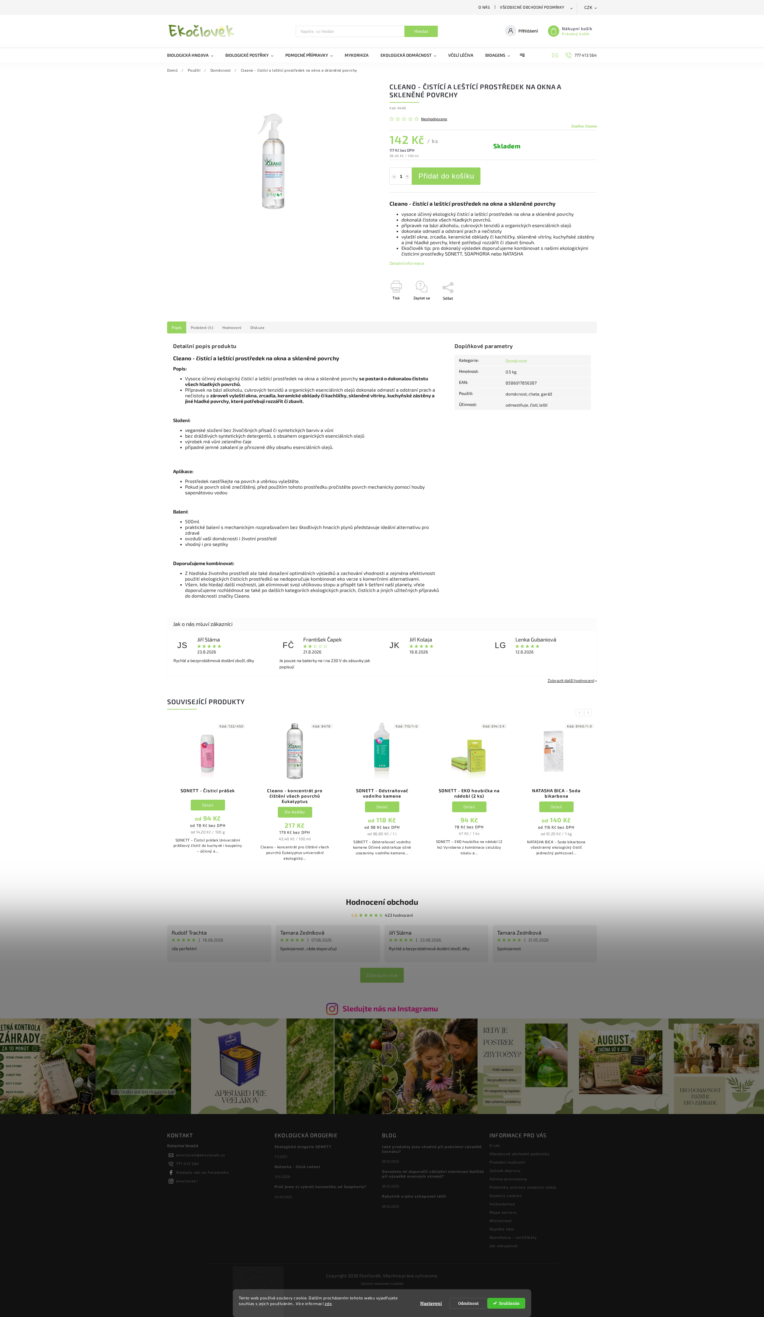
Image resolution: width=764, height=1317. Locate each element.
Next (589, 712)
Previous (580, 712)
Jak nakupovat (503, 1245)
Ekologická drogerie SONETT (303, 1146)
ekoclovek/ (187, 1180)
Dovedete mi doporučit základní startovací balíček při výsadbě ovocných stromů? (433, 1173)
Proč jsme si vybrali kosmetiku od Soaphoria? (320, 1186)
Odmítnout (468, 1303)
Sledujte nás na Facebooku (202, 1172)
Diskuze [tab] (257, 327)
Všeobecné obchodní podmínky (532, 7)
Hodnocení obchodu (382, 901)
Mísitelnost (500, 1220)
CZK (588, 7)
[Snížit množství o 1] (394, 176)
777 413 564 (187, 1163)
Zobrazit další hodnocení (571, 680)
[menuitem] (193, 55)
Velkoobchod (502, 1203)
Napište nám (501, 1229)
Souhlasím (509, 1303)
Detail (208, 804)
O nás (484, 7)
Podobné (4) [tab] (202, 327)
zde (328, 1303)
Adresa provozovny (508, 1178)
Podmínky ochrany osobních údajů (522, 1187)
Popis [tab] (177, 327)
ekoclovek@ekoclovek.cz (200, 1155)
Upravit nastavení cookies (382, 1283)
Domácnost (516, 360)
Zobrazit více (382, 975)
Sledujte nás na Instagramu (390, 1008)
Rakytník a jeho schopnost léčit (414, 1196)
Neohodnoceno (434, 119)
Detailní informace (406, 263)
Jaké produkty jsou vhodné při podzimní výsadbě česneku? (432, 1149)
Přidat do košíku (446, 176)
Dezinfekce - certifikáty (513, 1237)
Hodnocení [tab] (231, 327)
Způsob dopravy (505, 1170)
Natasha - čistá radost (297, 1166)
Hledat (421, 31)
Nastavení (431, 1303)
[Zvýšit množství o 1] (407, 176)
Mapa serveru (503, 1212)
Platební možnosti (507, 1162)
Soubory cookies (505, 1195)
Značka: (584, 126)
